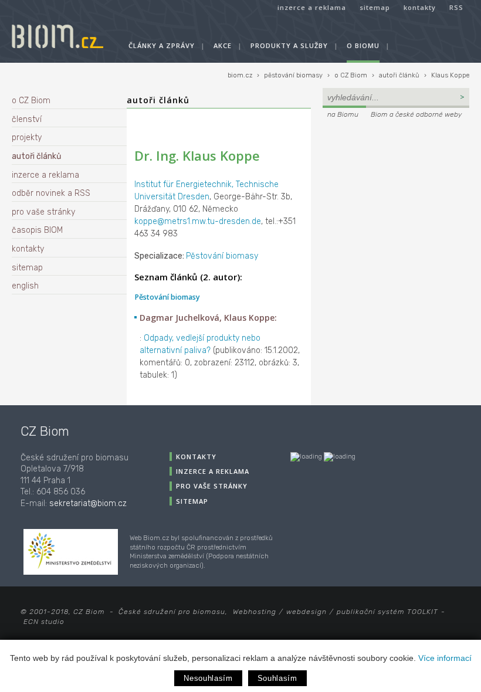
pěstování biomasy (293, 75)
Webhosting (254, 612)
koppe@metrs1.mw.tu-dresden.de (197, 221)
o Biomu (363, 45)
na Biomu (342, 114)
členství (27, 119)
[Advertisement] (396, 200)
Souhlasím (277, 678)
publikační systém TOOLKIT (387, 612)
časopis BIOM (37, 230)
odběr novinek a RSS (51, 193)
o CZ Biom (350, 75)
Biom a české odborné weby (416, 114)
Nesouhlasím (208, 678)
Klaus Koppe (450, 75)
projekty (27, 138)
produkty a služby (289, 45)
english (25, 286)
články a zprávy (161, 45)
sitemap (375, 7)
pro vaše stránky (43, 212)
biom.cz (240, 75)
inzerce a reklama (311, 7)
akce (223, 45)
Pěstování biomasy (222, 256)
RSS (456, 7)
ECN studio (44, 622)
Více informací (445, 658)
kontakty (420, 7)
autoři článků (399, 75)
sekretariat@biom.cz (88, 503)
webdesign (306, 612)
